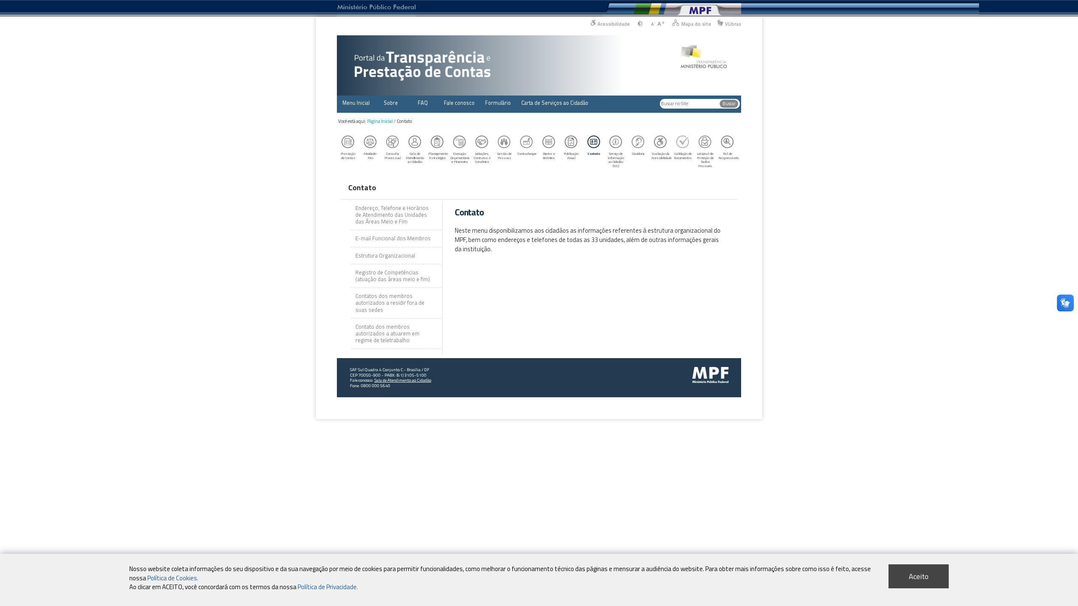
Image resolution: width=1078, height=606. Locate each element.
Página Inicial (380, 121)
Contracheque (527, 153)
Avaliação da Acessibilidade (661, 155)
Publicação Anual (571, 155)
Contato (593, 153)
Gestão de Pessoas (504, 155)
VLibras (733, 23)
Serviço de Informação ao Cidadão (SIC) (616, 159)
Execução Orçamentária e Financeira (460, 157)
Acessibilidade (614, 23)
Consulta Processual (392, 155)
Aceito (919, 576)
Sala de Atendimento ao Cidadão (415, 157)
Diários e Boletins (549, 155)
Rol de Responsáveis (728, 155)
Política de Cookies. (172, 577)
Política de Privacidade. (328, 586)
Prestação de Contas (348, 155)
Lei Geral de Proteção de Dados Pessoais (705, 159)
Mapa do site (696, 23)
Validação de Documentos (683, 155)
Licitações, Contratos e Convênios (482, 157)
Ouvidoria (638, 153)
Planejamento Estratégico (438, 155)
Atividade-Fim (370, 155)
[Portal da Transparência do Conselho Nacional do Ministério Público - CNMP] (704, 52)
